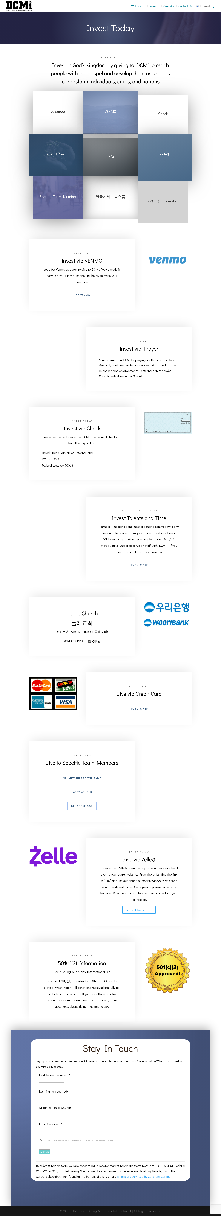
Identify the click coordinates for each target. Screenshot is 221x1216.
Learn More (139, 565)
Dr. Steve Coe (82, 805)
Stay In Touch (110, 1048)
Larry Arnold (82, 791)
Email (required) (50, 1124)
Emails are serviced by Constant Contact (144, 1176)
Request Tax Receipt (139, 910)
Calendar (168, 6)
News (152, 6)
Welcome (136, 6)
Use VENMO (82, 295)
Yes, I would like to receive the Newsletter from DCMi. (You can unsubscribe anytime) (77, 1140)
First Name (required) (54, 1075)
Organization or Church (55, 1107)
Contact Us (185, 6)
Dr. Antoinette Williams (82, 778)
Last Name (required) (54, 1091)
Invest (206, 6)
